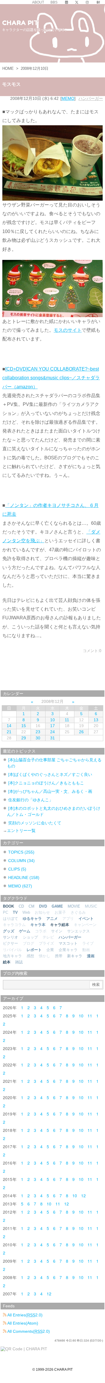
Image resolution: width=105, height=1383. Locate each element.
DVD (43, 906)
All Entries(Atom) (22, 1323)
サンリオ (10, 937)
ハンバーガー (90, 98)
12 (83, 1195)
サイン (56, 931)
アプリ (68, 918)
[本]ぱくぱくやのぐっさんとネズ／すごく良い (50, 774)
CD (21, 906)
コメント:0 (92, 651)
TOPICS (21, 852)
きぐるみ (78, 912)
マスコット (68, 943)
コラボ (40, 931)
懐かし (44, 956)
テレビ (48, 937)
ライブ (88, 943)
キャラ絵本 (59, 924)
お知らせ (42, 912)
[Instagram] (87, 2)
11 (67, 719)
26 (81, 731)
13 (96, 719)
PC (5, 912)
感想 (30, 956)
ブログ (28, 943)
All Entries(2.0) (24, 1315)
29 (23, 738)
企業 (50, 950)
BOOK (8, 906)
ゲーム (24, 931)
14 (9, 725)
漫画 (90, 956)
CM (31, 906)
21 (9, 731)
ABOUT (38, 2)
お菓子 (60, 912)
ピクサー (10, 943)
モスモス (11, 84)
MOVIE (74, 906)
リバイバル (12, 950)
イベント (86, 918)
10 (52, 719)
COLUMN (21, 860)
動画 (86, 950)
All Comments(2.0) (28, 1331)
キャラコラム (14, 924)
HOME (8, 68)
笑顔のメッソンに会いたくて (34, 823)
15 (23, 725)
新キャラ (74, 956)
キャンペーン (85, 924)
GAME (57, 906)
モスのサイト (68, 330)
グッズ (8, 931)
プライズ (46, 943)
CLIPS (17, 869)
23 (38, 731)
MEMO (68, 98)
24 (52, 731)
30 (38, 738)
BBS (53, 2)
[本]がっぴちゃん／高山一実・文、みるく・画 (50, 791)
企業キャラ (68, 950)
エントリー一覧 (21, 830)
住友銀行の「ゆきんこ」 (30, 800)
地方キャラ (12, 956)
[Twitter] (77, 2)
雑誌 (19, 962)
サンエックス (78, 931)
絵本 (6, 962)
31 (52, 738)
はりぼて (10, 918)
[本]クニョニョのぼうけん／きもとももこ (46, 783)
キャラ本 (38, 924)
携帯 (58, 956)
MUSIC (91, 906)
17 (52, 725)
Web (26, 912)
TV (15, 912)
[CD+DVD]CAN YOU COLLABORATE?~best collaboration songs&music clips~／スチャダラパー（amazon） (51, 377)
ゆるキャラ (32, 918)
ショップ (30, 937)
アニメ (52, 918)
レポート (34, 950)
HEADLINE (23, 877)
